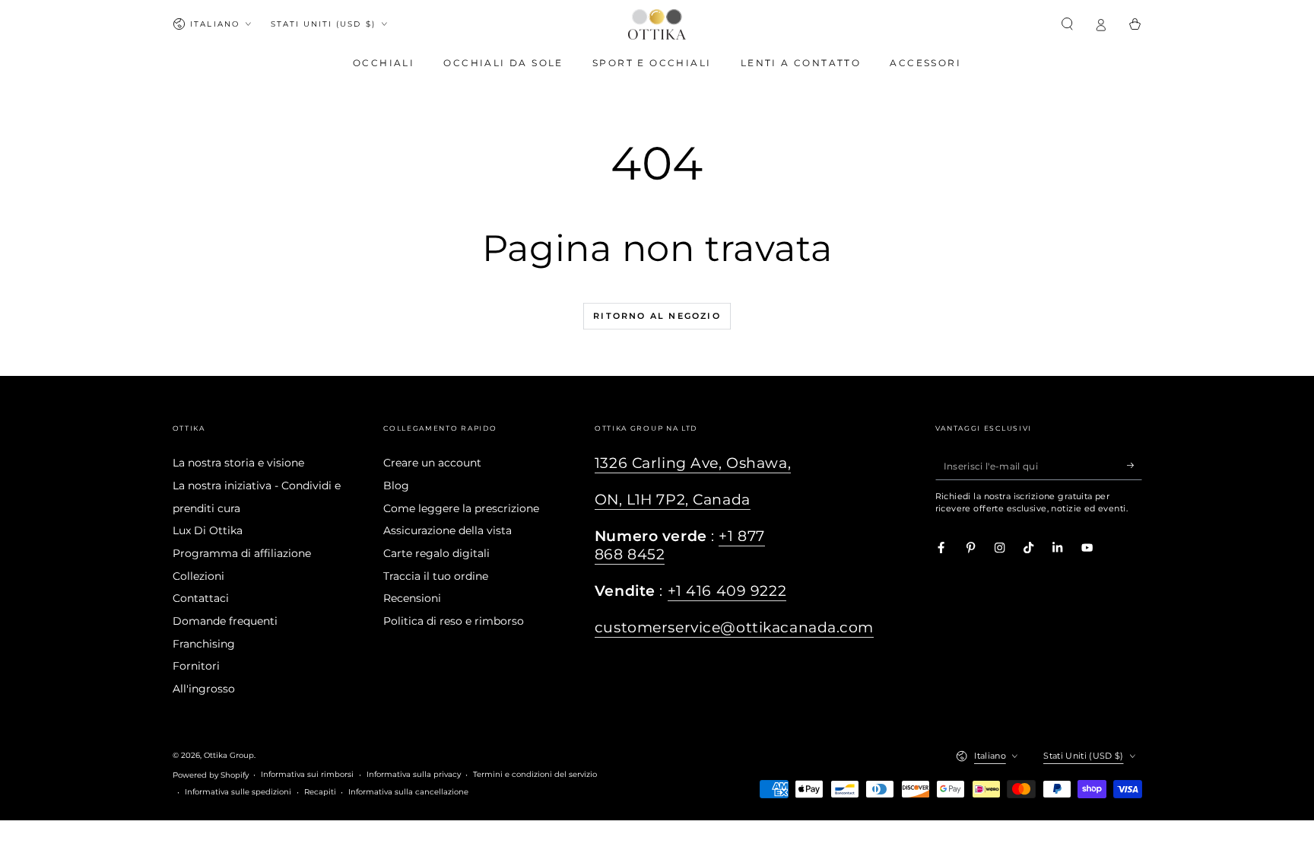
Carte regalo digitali (436, 553)
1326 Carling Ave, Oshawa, (693, 463)
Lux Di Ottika (208, 530)
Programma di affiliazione (242, 553)
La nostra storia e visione (238, 463)
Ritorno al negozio (657, 315)
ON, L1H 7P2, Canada (673, 499)
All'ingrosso (204, 689)
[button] (1067, 24)
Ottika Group (229, 755)
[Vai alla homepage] (657, 24)
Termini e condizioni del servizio (535, 774)
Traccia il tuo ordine (435, 576)
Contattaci (201, 598)
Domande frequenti (225, 621)
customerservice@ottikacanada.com (734, 627)
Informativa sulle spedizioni (238, 792)
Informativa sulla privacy (414, 774)
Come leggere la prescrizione (461, 508)
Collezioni (198, 576)
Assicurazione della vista (447, 530)
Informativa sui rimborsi (307, 774)
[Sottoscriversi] (1134, 465)
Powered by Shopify (211, 775)
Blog (396, 485)
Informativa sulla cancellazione (408, 792)
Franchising (204, 644)
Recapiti (320, 792)
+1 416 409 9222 (727, 591)
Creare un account (432, 463)
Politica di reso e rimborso (453, 621)
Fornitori (196, 666)
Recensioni (412, 598)
